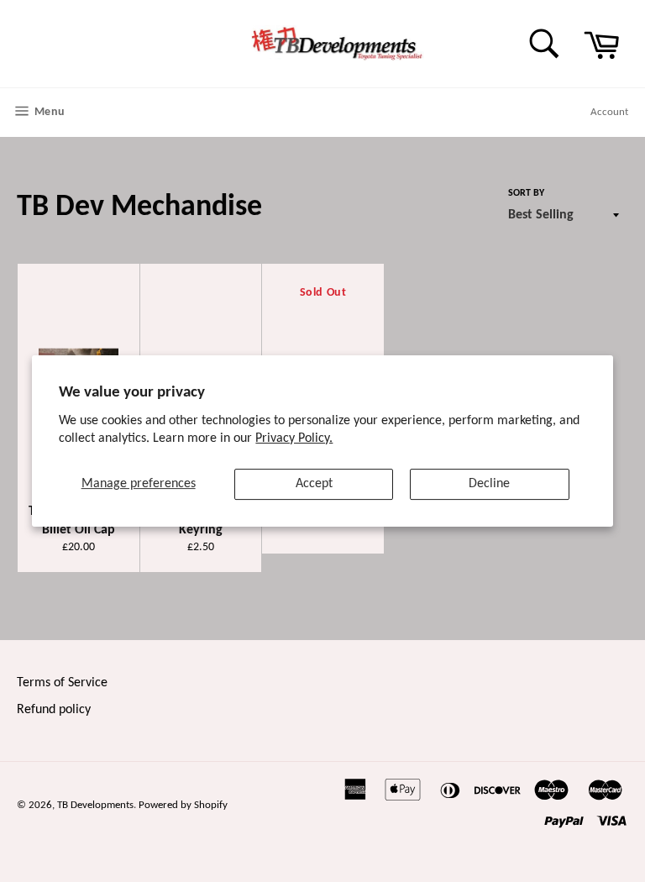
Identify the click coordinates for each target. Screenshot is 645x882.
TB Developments (95, 805)
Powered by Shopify (183, 805)
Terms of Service (62, 683)
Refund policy (54, 710)
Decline (489, 484)
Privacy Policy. (294, 438)
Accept (314, 484)
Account (609, 112)
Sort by (526, 193)
